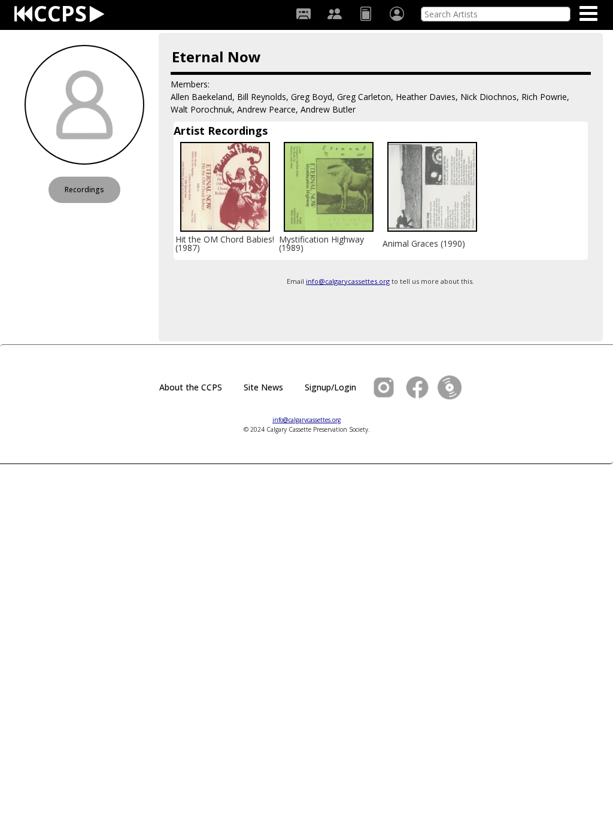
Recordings (84, 189)
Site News (263, 387)
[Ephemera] (366, 14)
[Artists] (334, 14)
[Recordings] (303, 14)
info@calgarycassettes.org (348, 281)
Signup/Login (330, 387)
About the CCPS (190, 387)
